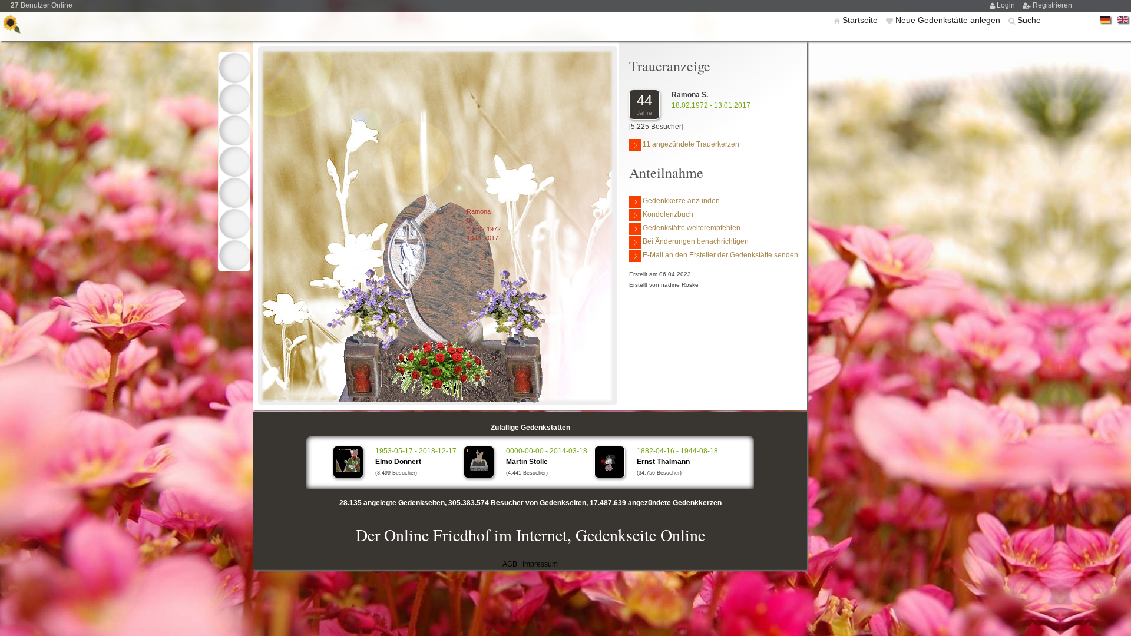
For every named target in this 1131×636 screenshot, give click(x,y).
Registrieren (1052, 5)
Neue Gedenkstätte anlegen (949, 20)
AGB (509, 564)
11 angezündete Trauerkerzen (691, 144)
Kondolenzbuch (668, 214)
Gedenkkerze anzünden (681, 201)
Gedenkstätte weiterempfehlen (691, 228)
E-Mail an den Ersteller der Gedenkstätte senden (720, 255)
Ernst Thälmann (663, 462)
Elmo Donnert (398, 462)
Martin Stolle (527, 462)
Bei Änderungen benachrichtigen (696, 241)
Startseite (861, 20)
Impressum (540, 564)
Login (1007, 5)
